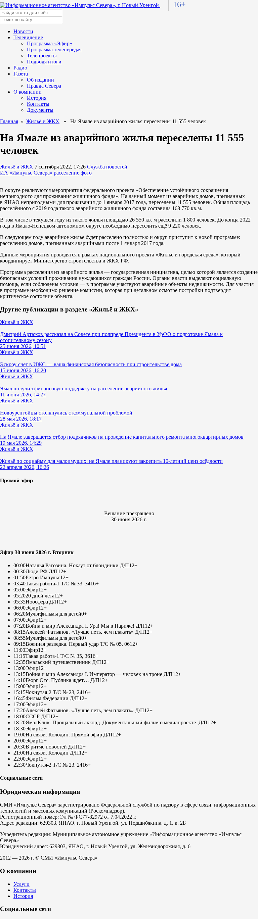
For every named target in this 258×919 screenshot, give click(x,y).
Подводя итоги (44, 61)
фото (86, 173)
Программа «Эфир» (49, 43)
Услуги (21, 884)
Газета (20, 74)
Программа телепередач (54, 49)
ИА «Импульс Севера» (26, 173)
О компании (27, 92)
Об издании (40, 80)
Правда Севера (44, 86)
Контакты (38, 104)
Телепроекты (42, 55)
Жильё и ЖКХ (42, 121)
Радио (20, 67)
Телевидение (28, 37)
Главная (9, 121)
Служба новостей (107, 167)
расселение (66, 173)
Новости (23, 31)
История (36, 98)
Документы (40, 110)
